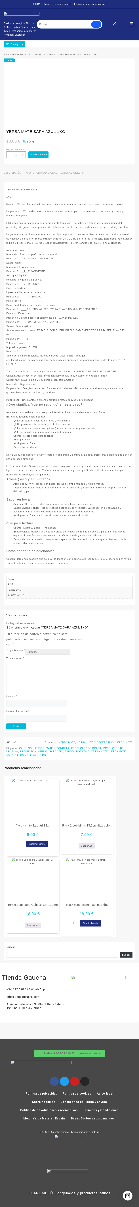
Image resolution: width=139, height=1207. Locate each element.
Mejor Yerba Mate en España (44, 1118)
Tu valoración (15, 658)
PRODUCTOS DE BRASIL (86, 748)
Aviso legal (105, 1093)
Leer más (86, 846)
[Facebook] (54, 1081)
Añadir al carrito (38, 154)
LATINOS (38, 748)
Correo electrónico (18, 711)
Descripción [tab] (12, 172)
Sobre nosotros (43, 1102)
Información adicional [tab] (41, 172)
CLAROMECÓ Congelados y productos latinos (69, 1193)
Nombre (11, 696)
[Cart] (131, 24)
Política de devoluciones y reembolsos (49, 1110)
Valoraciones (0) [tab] (72, 172)
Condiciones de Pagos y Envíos (84, 1102)
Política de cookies (77, 1093)
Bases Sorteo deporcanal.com (93, 1118)
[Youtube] (74, 1081)
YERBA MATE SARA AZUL (30, 754)
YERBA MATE (67, 742)
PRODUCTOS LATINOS (34, 751)
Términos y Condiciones (101, 1110)
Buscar (11, 947)
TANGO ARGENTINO (77, 751)
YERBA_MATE (55, 54)
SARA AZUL (56, 751)
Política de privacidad (41, 1093)
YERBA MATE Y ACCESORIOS (28, 54)
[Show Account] (115, 24)
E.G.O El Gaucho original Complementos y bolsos (69, 1132)
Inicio (7, 54)
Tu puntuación (15, 650)
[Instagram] (84, 1081)
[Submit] (96, 24)
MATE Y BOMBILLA (58, 748)
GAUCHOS (25, 748)
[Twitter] (64, 1081)
